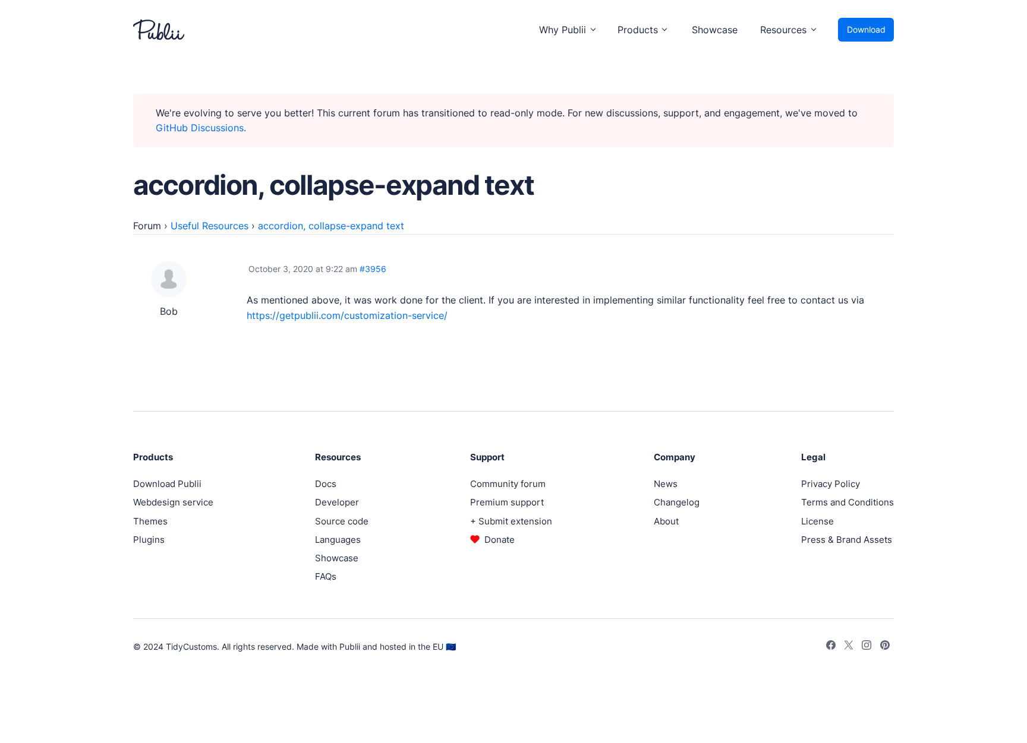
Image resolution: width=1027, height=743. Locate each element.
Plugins (149, 539)
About (666, 521)
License (817, 521)
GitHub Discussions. (201, 128)
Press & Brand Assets (846, 539)
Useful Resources (209, 226)
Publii (349, 646)
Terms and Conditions (847, 502)
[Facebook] (831, 646)
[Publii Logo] (158, 29)
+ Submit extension (511, 521)
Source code (341, 521)
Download (866, 29)
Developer (337, 502)
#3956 (373, 269)
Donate (499, 539)
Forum (147, 226)
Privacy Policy (830, 483)
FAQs (325, 576)
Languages (338, 539)
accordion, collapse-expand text (331, 226)
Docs (325, 483)
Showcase (715, 30)
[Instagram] (866, 646)
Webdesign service (173, 502)
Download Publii (167, 483)
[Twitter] (848, 646)
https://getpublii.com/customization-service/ (347, 315)
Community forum (508, 483)
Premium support (507, 502)
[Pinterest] (885, 646)
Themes (150, 521)
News (666, 483)
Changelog (677, 502)
